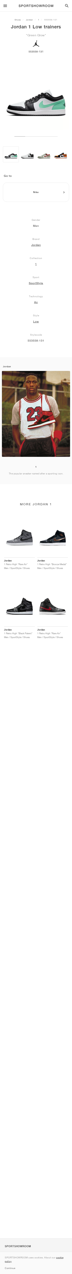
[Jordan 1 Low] (11, 154)
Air (36, 302)
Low (36, 321)
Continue (10, 1268)
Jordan (29, 20)
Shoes (18, 20)
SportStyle (36, 283)
